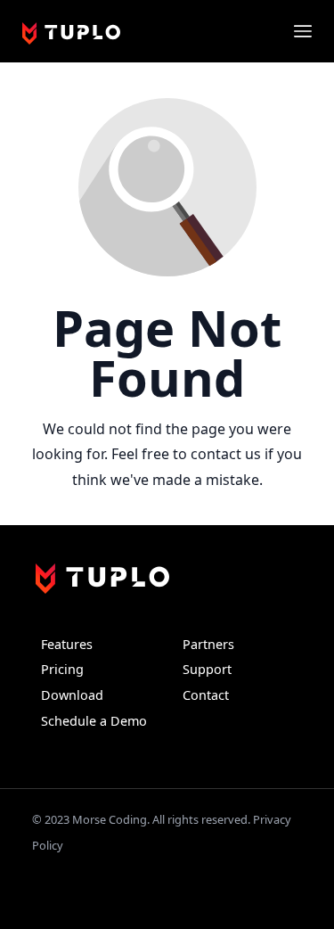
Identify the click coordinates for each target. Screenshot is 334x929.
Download (72, 694)
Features (67, 644)
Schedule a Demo (94, 720)
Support (207, 669)
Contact (206, 694)
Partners (208, 644)
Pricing (62, 669)
